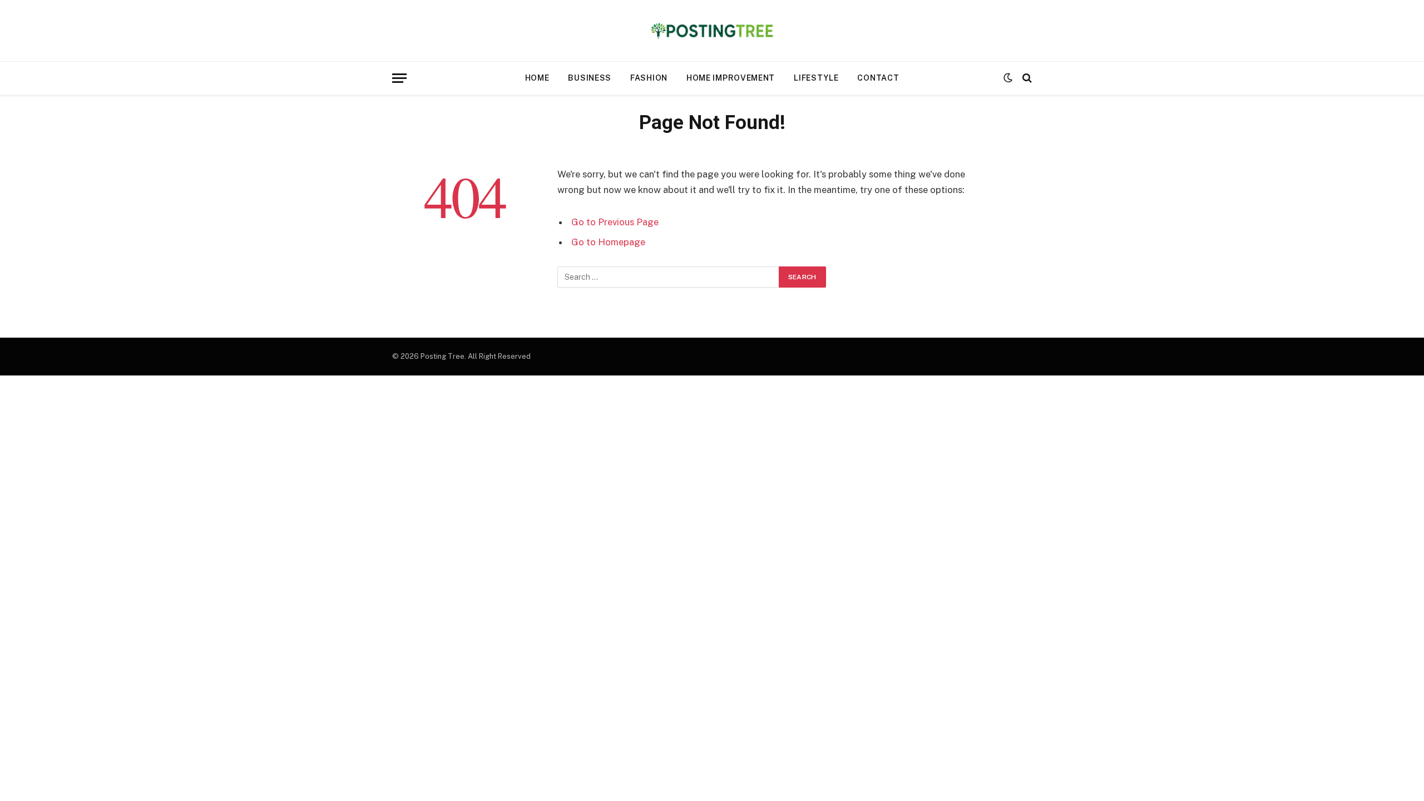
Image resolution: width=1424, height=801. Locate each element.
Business (589, 77)
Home (537, 77)
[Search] (1026, 78)
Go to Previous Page (615, 222)
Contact (878, 77)
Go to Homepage (608, 242)
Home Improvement (730, 77)
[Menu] (399, 78)
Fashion (649, 77)
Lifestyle (816, 77)
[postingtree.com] (712, 30)
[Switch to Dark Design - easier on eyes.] (1008, 78)
